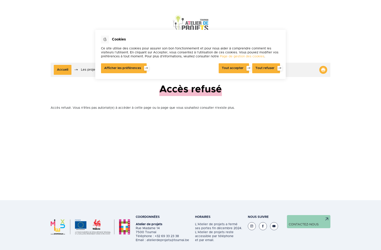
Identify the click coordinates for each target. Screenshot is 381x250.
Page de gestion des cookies (242, 56)
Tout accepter (232, 68)
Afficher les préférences (122, 68)
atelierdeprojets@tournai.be (168, 240)
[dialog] (190, 54)
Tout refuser (264, 68)
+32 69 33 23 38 (166, 236)
